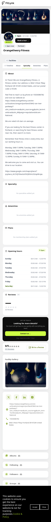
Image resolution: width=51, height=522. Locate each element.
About (18, 66)
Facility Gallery (11, 359)
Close (44, 507)
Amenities (37, 66)
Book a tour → (23, 40)
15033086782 (14, 419)
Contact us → (25, 333)
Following (14, 465)
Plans (46, 66)
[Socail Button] (8, 397)
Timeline (9, 66)
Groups (13, 483)
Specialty (26, 66)
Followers (14, 474)
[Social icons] (32, 397)
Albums (13, 456)
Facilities (12, 60)
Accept (34, 507)
